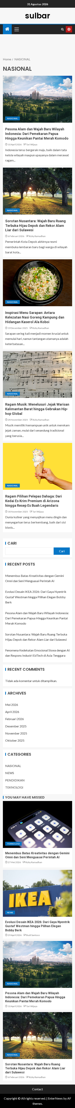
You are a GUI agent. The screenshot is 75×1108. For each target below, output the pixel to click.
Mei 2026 (11, 704)
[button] (16, 29)
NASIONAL (12, 118)
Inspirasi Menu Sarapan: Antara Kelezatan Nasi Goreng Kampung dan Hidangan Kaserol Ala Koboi (34, 317)
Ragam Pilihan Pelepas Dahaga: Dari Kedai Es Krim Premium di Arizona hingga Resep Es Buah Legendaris (33, 500)
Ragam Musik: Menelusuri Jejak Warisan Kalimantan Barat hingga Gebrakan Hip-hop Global (37, 409)
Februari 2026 (14, 719)
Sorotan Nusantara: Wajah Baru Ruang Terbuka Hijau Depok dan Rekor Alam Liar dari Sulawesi (35, 225)
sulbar (37, 15)
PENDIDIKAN (15, 780)
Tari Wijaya (31, 144)
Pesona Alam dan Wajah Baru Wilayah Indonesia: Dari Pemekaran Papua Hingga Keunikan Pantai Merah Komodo (36, 133)
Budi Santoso (33, 935)
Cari (12, 543)
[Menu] (16, 29)
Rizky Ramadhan (37, 236)
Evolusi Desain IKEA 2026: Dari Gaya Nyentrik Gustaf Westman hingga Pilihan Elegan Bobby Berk (35, 597)
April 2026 (12, 712)
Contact (37, 1089)
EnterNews (55, 1098)
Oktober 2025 (14, 740)
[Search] (62, 29)
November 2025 (16, 733)
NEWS (9, 773)
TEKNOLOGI (14, 787)
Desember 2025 (16, 726)
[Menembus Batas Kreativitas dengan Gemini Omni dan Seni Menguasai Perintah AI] (37, 824)
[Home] (7, 29)
